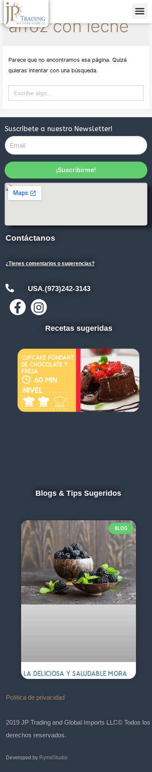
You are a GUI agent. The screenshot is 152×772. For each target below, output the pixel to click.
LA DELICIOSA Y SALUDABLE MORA (76, 674)
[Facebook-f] (18, 307)
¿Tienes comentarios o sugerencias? (50, 263)
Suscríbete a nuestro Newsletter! (59, 129)
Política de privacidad (35, 697)
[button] (139, 11)
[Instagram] (39, 307)
